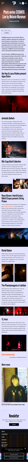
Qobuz (4, 446)
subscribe (14, 424)
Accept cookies (14, 454)
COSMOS (6, 32)
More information (14, 458)
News (9, 30)
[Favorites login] (23, 3)
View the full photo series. (8, 354)
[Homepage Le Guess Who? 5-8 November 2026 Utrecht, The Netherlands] (14, 3)
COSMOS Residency (8, 206)
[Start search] (25, 3)
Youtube (5, 445)
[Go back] (3, 30)
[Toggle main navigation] (2, 3)
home (5, 30)
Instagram (5, 444)
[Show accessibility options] (20, 3)
